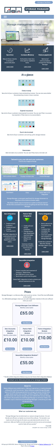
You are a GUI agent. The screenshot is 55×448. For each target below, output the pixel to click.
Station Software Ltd (45, 444)
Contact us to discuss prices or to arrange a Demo (27, 380)
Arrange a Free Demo (44, 2)
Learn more (9, 66)
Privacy (32, 446)
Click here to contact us (27, 441)
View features (27, 322)
